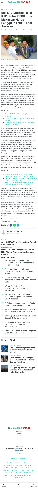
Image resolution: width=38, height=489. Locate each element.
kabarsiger (18, 465)
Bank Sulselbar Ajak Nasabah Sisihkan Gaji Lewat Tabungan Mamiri (23, 350)
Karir (19, 437)
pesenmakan (18, 477)
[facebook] (10, 225)
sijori (22, 470)
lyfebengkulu (26, 475)
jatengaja (16, 475)
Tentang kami (19, 431)
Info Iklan (19, 435)
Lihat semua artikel (13, 234)
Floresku (17, 462)
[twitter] (18, 225)
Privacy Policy (19, 446)
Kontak (19, 439)
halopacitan (8, 472)
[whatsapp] (14, 225)
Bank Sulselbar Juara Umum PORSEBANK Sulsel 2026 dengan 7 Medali (19, 271)
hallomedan (19, 467)
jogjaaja (26, 462)
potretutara (9, 467)
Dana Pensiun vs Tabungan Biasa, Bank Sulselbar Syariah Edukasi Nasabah (22, 360)
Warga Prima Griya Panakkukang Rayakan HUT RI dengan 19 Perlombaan (18, 288)
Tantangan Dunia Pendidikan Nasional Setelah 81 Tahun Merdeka (20, 317)
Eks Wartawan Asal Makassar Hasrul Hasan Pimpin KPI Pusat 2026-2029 (20, 310)
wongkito (28, 465)
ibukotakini (18, 472)
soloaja (28, 467)
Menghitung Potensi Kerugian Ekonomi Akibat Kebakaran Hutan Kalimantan (22, 370)
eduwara (7, 475)
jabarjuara (27, 472)
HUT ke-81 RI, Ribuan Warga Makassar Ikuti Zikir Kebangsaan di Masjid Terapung (19, 263)
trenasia (9, 462)
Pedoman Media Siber (19, 442)
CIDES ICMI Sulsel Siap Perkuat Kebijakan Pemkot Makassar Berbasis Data (20, 280)
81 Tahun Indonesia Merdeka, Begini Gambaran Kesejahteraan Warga (20, 304)
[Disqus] (19, 399)
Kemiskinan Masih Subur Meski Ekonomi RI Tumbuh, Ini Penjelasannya (18, 324)
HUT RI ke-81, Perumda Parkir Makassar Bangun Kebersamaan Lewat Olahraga (18, 297)
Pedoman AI (19, 444)
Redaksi (19, 433)
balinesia (15, 470)
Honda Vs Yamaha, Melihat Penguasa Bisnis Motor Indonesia (20, 332)
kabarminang (8, 465)
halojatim (30, 470)
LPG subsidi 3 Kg (13, 222)
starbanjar (6, 470)
